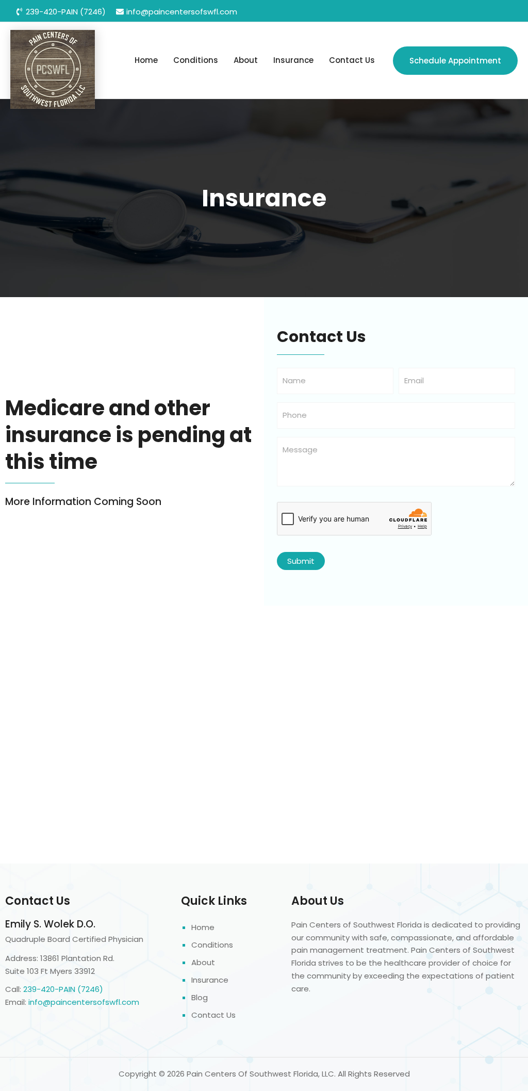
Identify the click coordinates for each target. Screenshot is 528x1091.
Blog (199, 997)
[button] (455, 60)
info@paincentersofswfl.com (83, 1002)
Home (146, 60)
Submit (301, 561)
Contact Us (352, 60)
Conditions (195, 60)
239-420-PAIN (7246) (63, 989)
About (246, 60)
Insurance (293, 60)
